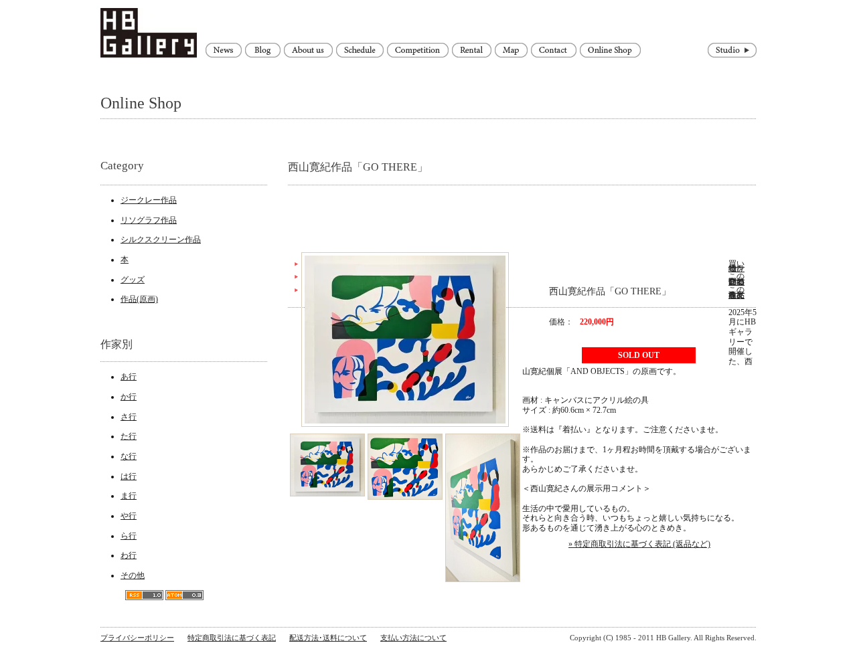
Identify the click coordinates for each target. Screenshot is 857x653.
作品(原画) (139, 299)
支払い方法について (413, 638)
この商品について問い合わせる (736, 279)
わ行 (129, 555)
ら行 (129, 536)
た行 (129, 436)
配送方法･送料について (328, 638)
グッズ (133, 279)
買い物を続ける (736, 266)
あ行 (129, 376)
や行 (129, 516)
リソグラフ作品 (149, 220)
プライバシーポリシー (137, 638)
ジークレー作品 (149, 200)
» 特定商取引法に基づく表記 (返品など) (639, 544)
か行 (129, 396)
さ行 (129, 417)
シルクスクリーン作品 (161, 239)
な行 (129, 456)
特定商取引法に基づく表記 (231, 638)
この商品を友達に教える (736, 292)
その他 (133, 575)
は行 (129, 476)
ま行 (129, 495)
